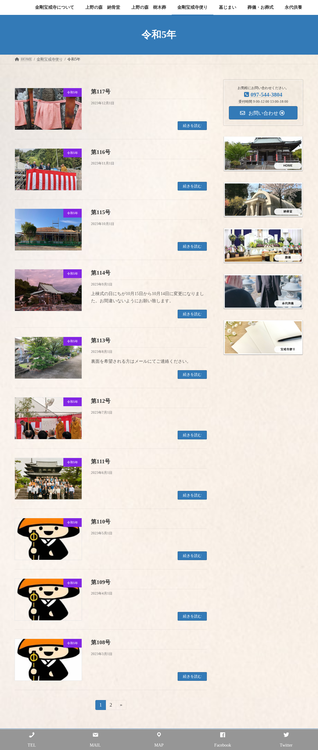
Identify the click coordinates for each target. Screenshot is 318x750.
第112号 (101, 401)
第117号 (101, 91)
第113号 (101, 340)
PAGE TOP (304, 722)
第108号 (101, 642)
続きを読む (192, 126)
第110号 (101, 522)
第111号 (100, 461)
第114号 (101, 273)
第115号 (101, 212)
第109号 (101, 582)
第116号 (101, 152)
